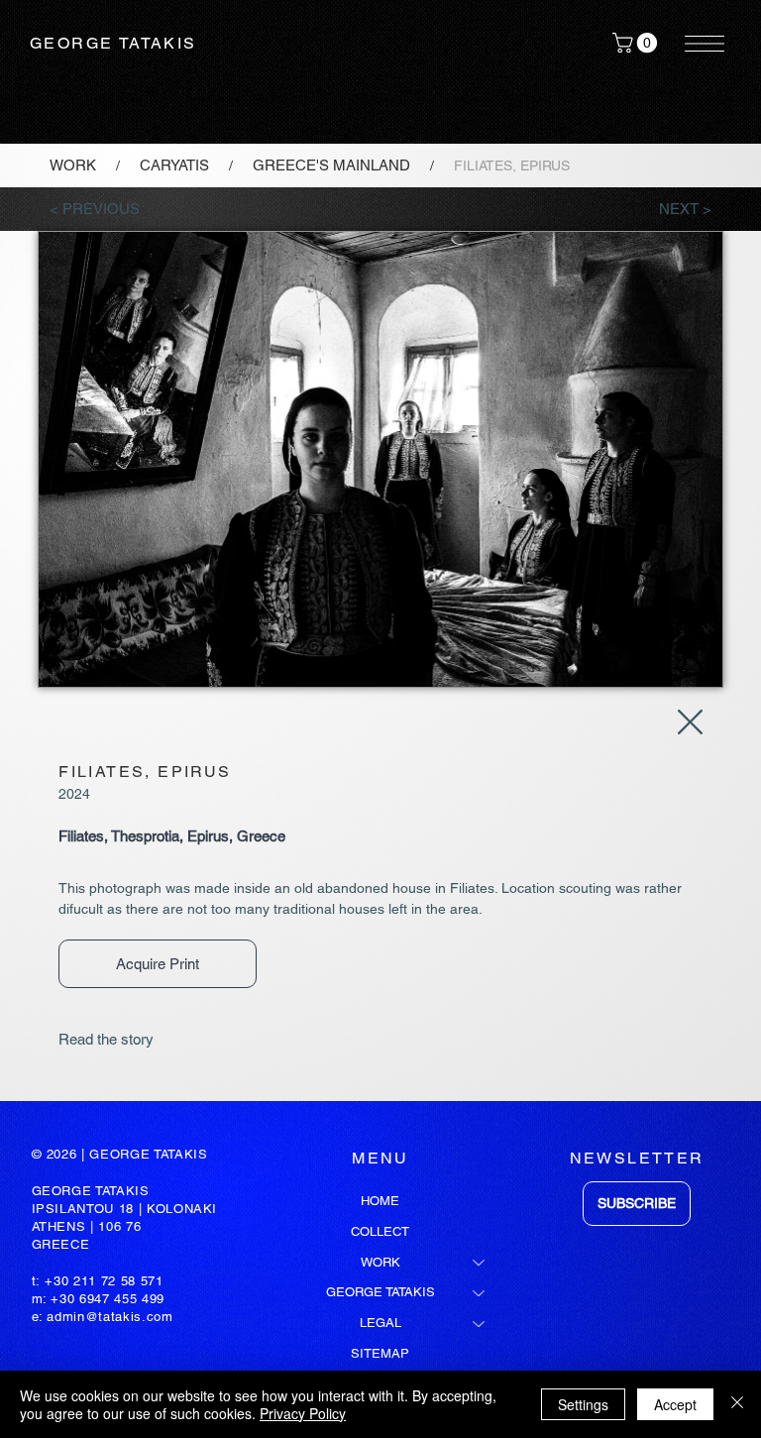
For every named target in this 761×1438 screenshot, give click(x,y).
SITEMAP (380, 1353)
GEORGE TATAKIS (113, 43)
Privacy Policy (303, 1413)
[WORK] (479, 1263)
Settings (583, 1404)
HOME (380, 1200)
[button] (637, 43)
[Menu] (705, 43)
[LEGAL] (479, 1323)
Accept (675, 1404)
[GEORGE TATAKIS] (479, 1292)
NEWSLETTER (637, 1158)
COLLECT (380, 1231)
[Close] (737, 1404)
